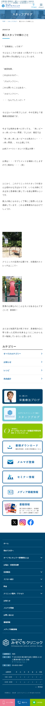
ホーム (6, 543)
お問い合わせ (9, 615)
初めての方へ (9, 550)
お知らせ (7, 362)
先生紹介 (7, 379)
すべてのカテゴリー (12, 354)
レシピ (6, 370)
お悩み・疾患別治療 (11, 565)
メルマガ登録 (9, 608)
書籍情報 (7, 622)
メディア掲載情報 (10, 629)
